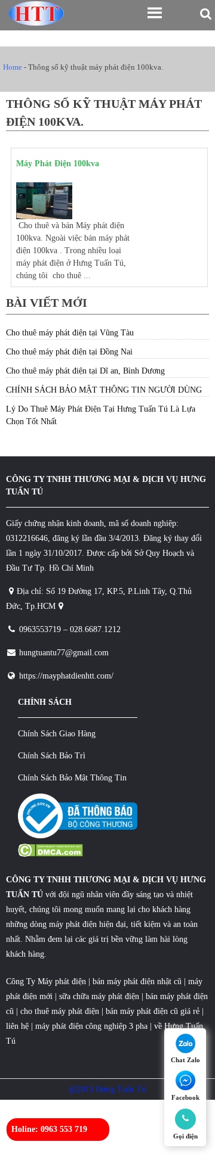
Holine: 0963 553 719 (49, 1129)
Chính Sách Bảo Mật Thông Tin (72, 777)
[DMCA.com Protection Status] (50, 854)
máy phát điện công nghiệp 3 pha (91, 1026)
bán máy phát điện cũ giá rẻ (151, 1011)
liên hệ (17, 1026)
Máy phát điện (62, 981)
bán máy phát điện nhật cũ (137, 981)
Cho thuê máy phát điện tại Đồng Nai (69, 351)
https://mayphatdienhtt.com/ (66, 675)
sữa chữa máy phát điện (99, 996)
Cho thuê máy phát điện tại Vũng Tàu (70, 332)
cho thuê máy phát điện (61, 1011)
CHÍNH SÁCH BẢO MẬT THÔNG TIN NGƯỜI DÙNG (104, 389)
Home (12, 67)
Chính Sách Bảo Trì (51, 755)
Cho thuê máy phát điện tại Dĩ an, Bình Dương (85, 370)
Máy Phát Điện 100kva (57, 163)
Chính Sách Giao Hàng (57, 733)
